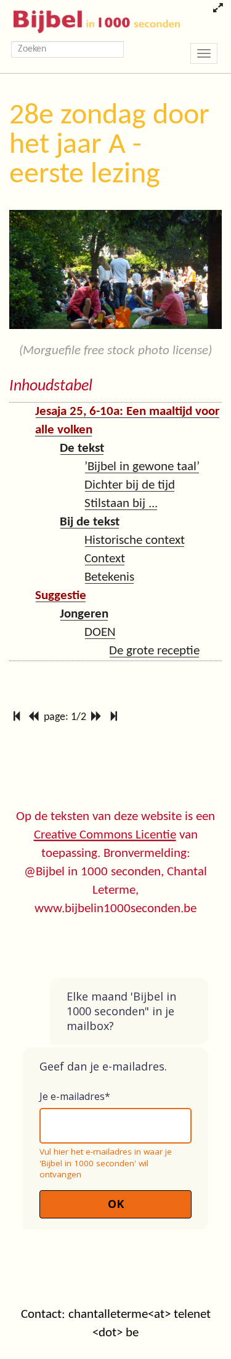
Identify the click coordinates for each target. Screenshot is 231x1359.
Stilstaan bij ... (121, 503)
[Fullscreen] (218, 9)
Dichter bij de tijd (129, 485)
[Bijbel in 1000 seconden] (92, 19)
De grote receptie (154, 651)
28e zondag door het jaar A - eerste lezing (109, 145)
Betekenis (109, 577)
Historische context (134, 540)
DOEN (100, 632)
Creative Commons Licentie (105, 835)
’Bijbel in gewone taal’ (142, 466)
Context (104, 558)
